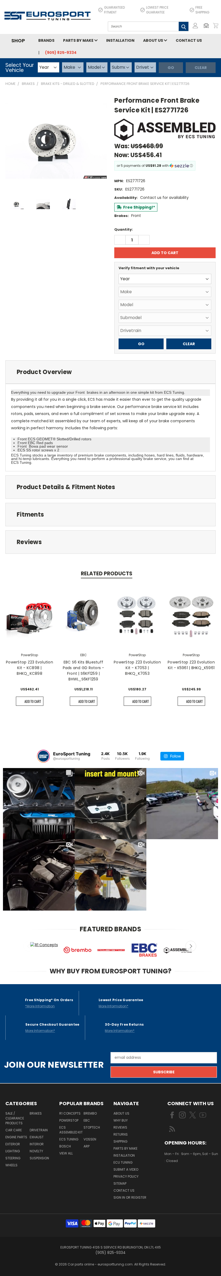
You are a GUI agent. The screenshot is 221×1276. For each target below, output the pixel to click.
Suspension (39, 1158)
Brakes (36, 1113)
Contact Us (189, 40)
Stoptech (92, 1127)
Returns (120, 1134)
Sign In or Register (129, 1197)
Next (190, 946)
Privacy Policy (126, 1176)
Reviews (120, 1127)
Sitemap (119, 1183)
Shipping (120, 1141)
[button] (207, 25)
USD (182, 1177)
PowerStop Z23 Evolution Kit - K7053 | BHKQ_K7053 (137, 667)
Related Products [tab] (106, 573)
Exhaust (37, 1137)
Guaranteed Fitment (114, 10)
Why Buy (120, 1120)
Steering (12, 1158)
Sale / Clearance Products (14, 1118)
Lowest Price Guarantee (157, 10)
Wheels (11, 1165)
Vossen (90, 1139)
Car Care (13, 1130)
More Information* (113, 1006)
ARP (86, 1146)
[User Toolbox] (195, 25)
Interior (37, 1144)
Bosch (65, 1146)
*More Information (40, 1006)
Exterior (12, 1144)
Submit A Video (125, 1169)
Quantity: (123, 229)
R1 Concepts (70, 1113)
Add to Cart (33, 701)
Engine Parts (16, 1137)
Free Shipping (202, 10)
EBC (87, 1120)
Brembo (90, 1113)
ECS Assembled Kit (71, 1130)
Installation (120, 40)
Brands (46, 40)
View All (66, 1153)
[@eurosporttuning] (43, 756)
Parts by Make (78, 40)
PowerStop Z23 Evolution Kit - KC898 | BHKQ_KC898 (29, 667)
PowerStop (68, 1120)
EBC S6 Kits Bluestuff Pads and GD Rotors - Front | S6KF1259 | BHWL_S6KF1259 (83, 670)
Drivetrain (39, 1130)
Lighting (12, 1151)
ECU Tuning (123, 1162)
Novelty (36, 1151)
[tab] (110, 372)
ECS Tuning (68, 1139)
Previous (28, 946)
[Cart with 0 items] (215, 25)
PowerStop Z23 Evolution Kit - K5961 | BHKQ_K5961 (191, 664)
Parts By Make (125, 1148)
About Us (153, 40)
